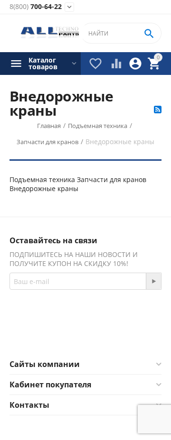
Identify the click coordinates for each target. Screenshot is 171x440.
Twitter (123, 336)
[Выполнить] (153, 281)
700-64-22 (36, 7)
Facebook (72, 336)
